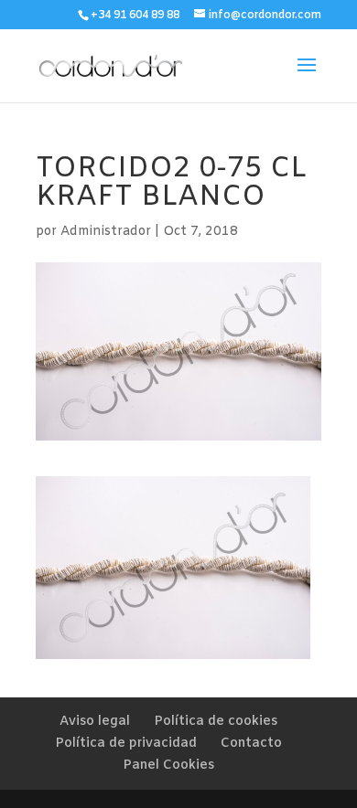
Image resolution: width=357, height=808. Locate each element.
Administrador (105, 231)
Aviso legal (95, 721)
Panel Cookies (168, 765)
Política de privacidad (126, 743)
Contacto (251, 743)
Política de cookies (215, 721)
